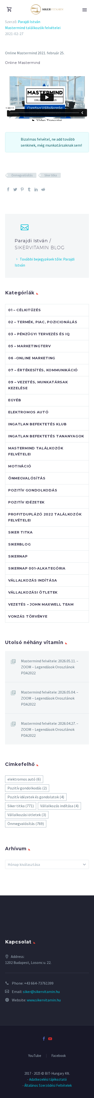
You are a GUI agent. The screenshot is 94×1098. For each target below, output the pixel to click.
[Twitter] (15, 189)
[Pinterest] (22, 189)
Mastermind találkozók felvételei (32, 27)
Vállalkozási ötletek (33, 592)
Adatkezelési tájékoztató (48, 1079)
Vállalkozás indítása (32, 580)
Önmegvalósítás (22, 175)
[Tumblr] (29, 189)
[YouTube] (50, 1039)
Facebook (58, 1056)
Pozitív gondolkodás (32, 490)
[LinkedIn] (36, 189)
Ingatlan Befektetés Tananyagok (46, 436)
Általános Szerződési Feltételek (48, 1085)
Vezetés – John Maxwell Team (41, 604)
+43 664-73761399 (39, 983)
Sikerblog (19, 544)
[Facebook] (8, 189)
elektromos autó (24, 779)
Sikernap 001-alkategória (37, 568)
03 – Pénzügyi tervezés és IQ (39, 334)
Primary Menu (84, 9)
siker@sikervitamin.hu (41, 991)
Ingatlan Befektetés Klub (37, 424)
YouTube (34, 1056)
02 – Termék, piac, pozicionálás (42, 322)
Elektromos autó (28, 412)
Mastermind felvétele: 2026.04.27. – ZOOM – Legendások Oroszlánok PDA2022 (49, 729)
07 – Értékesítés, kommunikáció (43, 370)
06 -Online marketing (31, 358)
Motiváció (19, 466)
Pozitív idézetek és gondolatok (35, 796)
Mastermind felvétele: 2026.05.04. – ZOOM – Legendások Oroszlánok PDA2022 (49, 698)
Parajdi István (29, 21)
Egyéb (14, 400)
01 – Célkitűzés (24, 310)
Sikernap (18, 556)
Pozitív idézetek (26, 502)
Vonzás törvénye (27, 616)
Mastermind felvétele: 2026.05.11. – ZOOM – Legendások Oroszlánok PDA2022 (49, 666)
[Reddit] (43, 189)
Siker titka (50, 175)
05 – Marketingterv (29, 346)
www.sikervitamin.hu (44, 1000)
